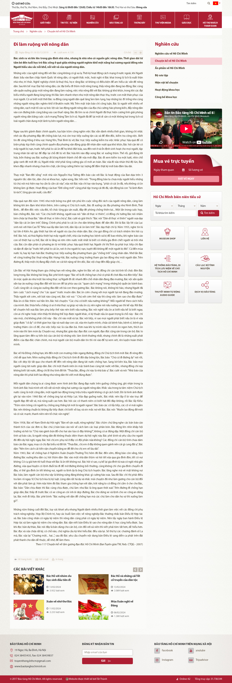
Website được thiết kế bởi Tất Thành (88, 679)
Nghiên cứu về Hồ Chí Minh (171, 54)
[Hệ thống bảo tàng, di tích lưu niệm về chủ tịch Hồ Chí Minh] (167, 258)
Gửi (103, 661)
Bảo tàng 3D (116, 23)
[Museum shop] (167, 231)
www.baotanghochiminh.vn (30, 666)
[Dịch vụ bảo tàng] (205, 285)
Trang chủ (18, 31)
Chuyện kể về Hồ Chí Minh (61, 31)
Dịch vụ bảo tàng (205, 292)
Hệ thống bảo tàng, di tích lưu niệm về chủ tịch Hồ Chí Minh (167, 268)
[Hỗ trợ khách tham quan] (210, 16)
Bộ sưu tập (161, 75)
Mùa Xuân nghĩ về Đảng (122, 603)
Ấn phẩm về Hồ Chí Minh (170, 68)
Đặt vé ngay (186, 179)
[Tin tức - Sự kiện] (69, 16)
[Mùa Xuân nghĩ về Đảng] (93, 610)
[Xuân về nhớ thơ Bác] (29, 610)
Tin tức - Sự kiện (69, 23)
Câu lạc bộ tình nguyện (205, 267)
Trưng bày (139, 23)
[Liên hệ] (205, 231)
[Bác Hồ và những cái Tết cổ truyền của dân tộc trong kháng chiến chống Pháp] (93, 584)
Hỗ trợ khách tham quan (210, 24)
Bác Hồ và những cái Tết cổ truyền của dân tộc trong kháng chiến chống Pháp (125, 578)
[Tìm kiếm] (209, 3)
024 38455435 (22, 655)
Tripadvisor (202, 660)
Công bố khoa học (166, 97)
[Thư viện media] (163, 16)
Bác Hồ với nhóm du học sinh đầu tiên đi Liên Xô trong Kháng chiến (59, 578)
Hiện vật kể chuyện (166, 82)
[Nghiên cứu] (92, 16)
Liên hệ (205, 239)
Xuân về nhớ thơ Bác (59, 601)
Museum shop (167, 239)
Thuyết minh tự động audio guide (167, 293)
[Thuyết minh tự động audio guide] (167, 285)
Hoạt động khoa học (167, 90)
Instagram (167, 660)
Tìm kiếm (209, 213)
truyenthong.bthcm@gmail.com (32, 661)
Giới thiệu (45, 23)
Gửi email (43, 559)
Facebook (167, 650)
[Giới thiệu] (45, 16)
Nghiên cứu (92, 23)
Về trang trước (25, 559)
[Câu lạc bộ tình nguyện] (205, 258)
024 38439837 (45, 655)
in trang (59, 559)
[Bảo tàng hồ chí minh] (22, 20)
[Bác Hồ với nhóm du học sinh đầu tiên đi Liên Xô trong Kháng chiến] (29, 584)
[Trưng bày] (139, 16)
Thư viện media (163, 23)
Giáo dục (186, 23)
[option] (78, 599)
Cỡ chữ (127, 52)
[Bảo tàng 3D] (116, 16)
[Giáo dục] (186, 16)
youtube (200, 650)
